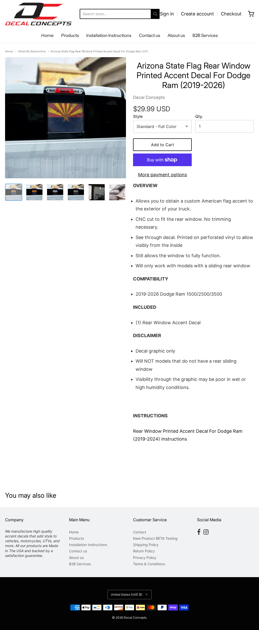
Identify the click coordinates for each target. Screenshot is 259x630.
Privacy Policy (144, 557)
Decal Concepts (149, 97)
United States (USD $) (126, 594)
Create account (197, 13)
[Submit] (155, 14)
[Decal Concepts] (38, 14)
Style (138, 116)
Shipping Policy (146, 544)
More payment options (162, 174)
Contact (139, 532)
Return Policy (144, 551)
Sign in (167, 13)
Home (47, 35)
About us (176, 35)
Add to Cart (162, 144)
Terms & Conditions (149, 564)
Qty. (199, 116)
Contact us (149, 35)
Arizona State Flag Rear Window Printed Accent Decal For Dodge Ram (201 (99, 51)
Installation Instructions (108, 35)
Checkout (231, 13)
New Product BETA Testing (155, 538)
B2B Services (205, 35)
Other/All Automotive (32, 51)
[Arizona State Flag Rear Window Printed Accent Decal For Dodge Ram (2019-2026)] (65, 117)
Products (70, 35)
